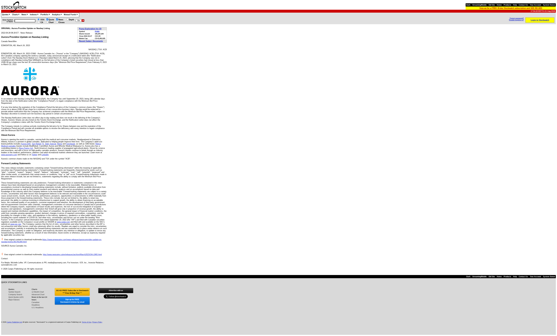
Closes (61, 22)
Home (499, 5)
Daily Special (50, 144)
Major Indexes (14, 300)
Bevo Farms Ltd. (26, 148)
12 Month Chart (38, 292)
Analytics (56, 15)
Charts (15, 15)
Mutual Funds (70, 15)
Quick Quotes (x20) (15, 297)
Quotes (5, 15)
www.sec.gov (15, 224)
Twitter (34, 155)
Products (507, 5)
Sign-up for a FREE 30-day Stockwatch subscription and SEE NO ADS (510, 8)
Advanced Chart (38, 295)
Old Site (492, 5)
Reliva (98, 144)
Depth (71, 20)
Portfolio (44, 15)
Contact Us (523, 5)
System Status (549, 5)
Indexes (34, 15)
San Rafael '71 (38, 144)
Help (515, 5)
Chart (51, 22)
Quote (51, 20)
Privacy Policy (97, 322)
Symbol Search (14, 292)
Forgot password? (517, 18)
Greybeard (70, 144)
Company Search (15, 295)
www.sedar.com (63, 222)
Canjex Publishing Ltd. (14, 322)
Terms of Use (86, 322)
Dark (468, 5)
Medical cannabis (8, 146)
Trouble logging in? (516, 20)
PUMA (97, 31)
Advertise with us (116, 290)
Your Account (535, 5)
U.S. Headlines (38, 308)
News (24, 15)
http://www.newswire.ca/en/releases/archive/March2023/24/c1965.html (72, 254)
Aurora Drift (26, 144)
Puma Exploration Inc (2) (90, 29)
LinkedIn (45, 155)
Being (59, 144)
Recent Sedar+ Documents (91, 41)
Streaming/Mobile (479, 5)
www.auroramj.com (9, 155)
